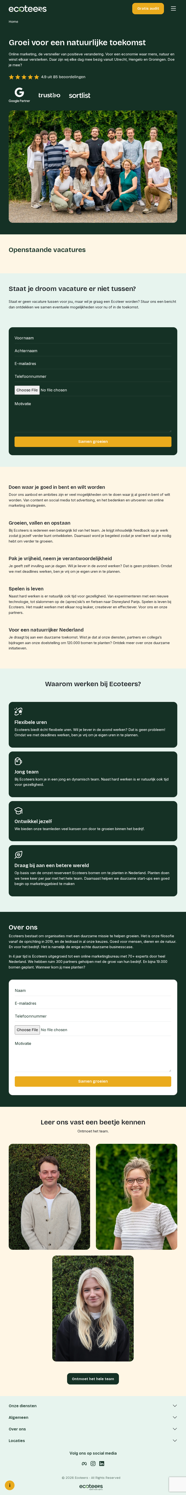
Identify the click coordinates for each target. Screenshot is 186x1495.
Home (13, 22)
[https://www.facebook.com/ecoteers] (84, 1463)
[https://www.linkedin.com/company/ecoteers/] (101, 1463)
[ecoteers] (27, 8)
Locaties (17, 1440)
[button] (171, 8)
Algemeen (18, 1417)
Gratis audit (148, 8)
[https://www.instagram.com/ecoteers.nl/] (93, 1463)
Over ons (17, 1429)
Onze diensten (23, 1406)
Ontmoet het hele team (93, 1379)
